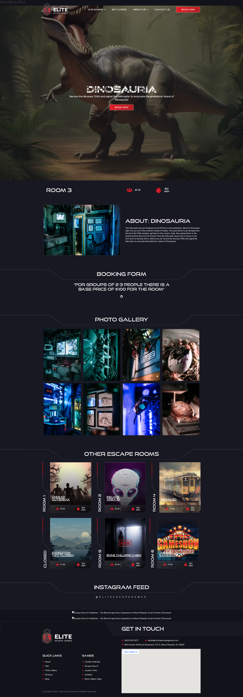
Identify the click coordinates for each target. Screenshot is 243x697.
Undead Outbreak (61, 498)
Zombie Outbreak (92, 662)
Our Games (95, 9)
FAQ (47, 666)
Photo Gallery (51, 670)
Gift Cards (119, 9)
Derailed (168, 499)
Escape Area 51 (113, 498)
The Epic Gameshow (168, 554)
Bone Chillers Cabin (124, 555)
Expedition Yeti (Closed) (63, 554)
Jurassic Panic (91, 670)
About (47, 662)
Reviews (49, 674)
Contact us (162, 9)
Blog (47, 679)
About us (139, 9)
